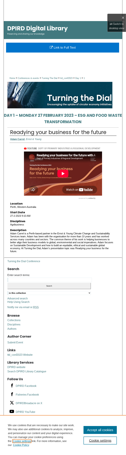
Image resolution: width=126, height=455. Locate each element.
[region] (63, 435)
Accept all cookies (100, 430)
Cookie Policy (21, 445)
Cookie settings (22, 441)
